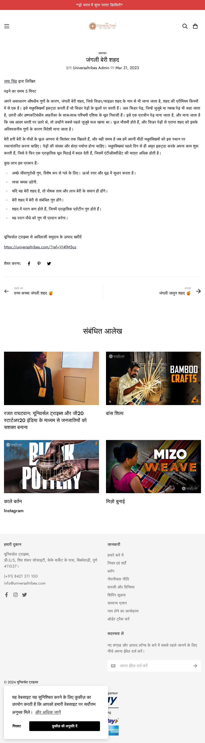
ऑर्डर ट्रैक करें (119, 619)
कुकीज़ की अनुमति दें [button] (64, 726)
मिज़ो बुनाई (115, 501)
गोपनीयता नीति (118, 579)
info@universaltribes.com (25, 583)
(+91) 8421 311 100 (21, 576)
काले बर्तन (13, 501)
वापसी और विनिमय (121, 587)
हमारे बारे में (116, 555)
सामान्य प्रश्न (117, 603)
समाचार (102, 53)
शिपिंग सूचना (117, 595)
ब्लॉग (111, 571)
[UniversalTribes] (102, 26)
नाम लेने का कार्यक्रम (123, 611)
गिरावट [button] (16, 726)
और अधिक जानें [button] (48, 712)
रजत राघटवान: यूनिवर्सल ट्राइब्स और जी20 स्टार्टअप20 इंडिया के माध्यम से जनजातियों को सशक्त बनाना (45, 420)
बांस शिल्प (115, 413)
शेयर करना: (12, 263)
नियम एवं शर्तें (117, 563)
